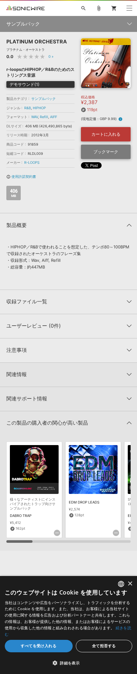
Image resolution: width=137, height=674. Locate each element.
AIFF (53, 117)
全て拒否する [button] (104, 645)
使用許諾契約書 (21, 176)
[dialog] (68, 625)
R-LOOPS (32, 162)
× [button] (129, 583)
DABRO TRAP (21, 515)
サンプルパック (43, 98)
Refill (44, 117)
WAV (34, 117)
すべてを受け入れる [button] (38, 645)
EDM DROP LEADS (84, 502)
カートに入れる (105, 134)
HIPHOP (39, 108)
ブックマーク (105, 151)
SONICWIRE (25, 8)
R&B (27, 108)
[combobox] (121, 584)
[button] (68, 663)
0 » (51, 56)
